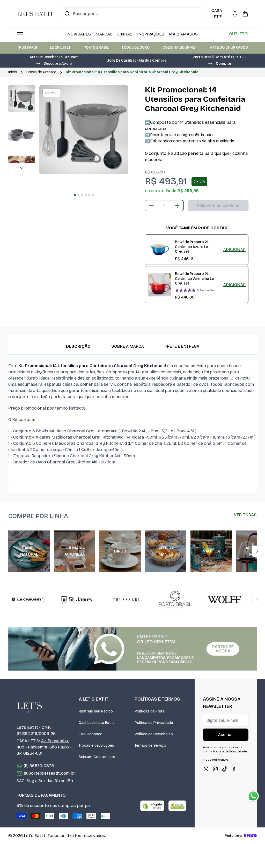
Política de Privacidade (154, 723)
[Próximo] (21, 167)
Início (12, 72)
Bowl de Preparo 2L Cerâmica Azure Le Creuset (192, 247)
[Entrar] (235, 14)
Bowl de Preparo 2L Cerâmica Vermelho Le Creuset (194, 279)
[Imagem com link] (132, 649)
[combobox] (132, 13)
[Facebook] (234, 769)
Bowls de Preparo (41, 72)
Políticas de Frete (150, 711)
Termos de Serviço (150, 745)
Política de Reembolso (154, 734)
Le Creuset (60, 47)
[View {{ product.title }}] (159, 249)
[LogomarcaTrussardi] (126, 599)
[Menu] (20, 34)
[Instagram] (215, 769)
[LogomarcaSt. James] (76, 599)
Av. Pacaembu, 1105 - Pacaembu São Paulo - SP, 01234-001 (44, 747)
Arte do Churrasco (229, 47)
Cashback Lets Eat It (96, 723)
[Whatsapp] (206, 769)
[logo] (35, 14)
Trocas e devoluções (96, 745)
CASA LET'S (216, 13)
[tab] (75, 195)
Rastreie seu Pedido (96, 711)
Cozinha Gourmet (180, 47)
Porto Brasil (96, 47)
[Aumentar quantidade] (177, 205)
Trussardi (27, 47)
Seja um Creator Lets (97, 757)
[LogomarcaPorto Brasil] (175, 599)
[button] (53, 63)
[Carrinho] (245, 14)
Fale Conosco (90, 734)
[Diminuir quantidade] (151, 205)
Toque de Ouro (136, 47)
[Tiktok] (225, 769)
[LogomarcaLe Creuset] (27, 599)
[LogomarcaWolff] (224, 599)
